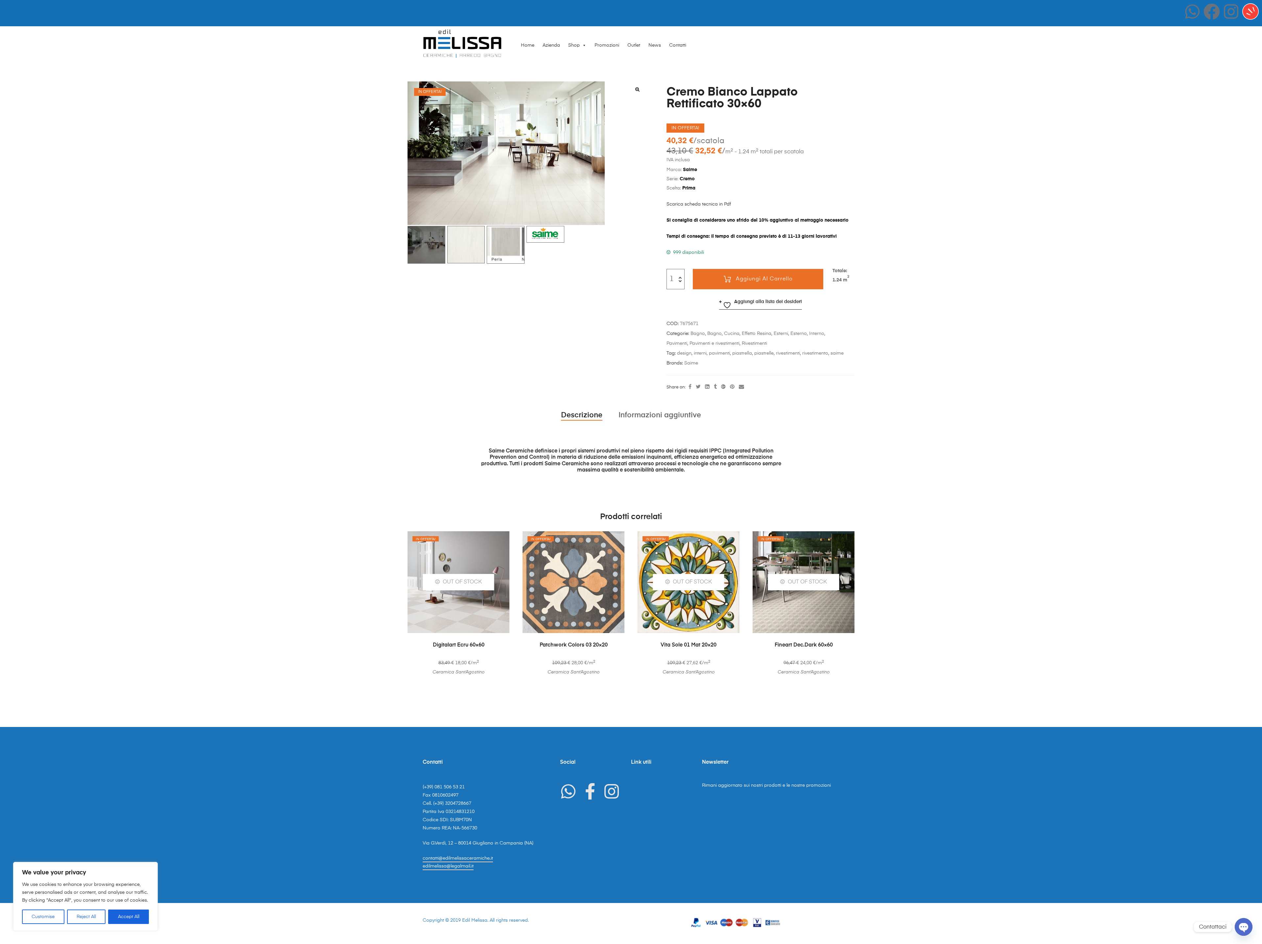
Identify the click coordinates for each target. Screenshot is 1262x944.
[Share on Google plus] (723, 387)
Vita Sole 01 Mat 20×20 (688, 645)
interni (700, 353)
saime (837, 353)
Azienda (551, 45)
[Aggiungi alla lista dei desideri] (501, 539)
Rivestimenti (754, 343)
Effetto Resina (756, 333)
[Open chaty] (1243, 927)
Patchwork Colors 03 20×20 (574, 645)
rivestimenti (788, 353)
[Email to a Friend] (741, 387)
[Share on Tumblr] (715, 387)
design (684, 353)
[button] (637, 89)
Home (527, 45)
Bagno (697, 333)
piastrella (742, 353)
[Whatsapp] (1192, 11)
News (654, 45)
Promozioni (607, 45)
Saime (691, 363)
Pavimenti (676, 343)
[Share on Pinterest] (732, 387)
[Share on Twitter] (698, 387)
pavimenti (719, 353)
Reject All (86, 916)
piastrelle (764, 353)
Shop (574, 45)
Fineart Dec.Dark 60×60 (804, 645)
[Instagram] (1231, 11)
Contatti (677, 45)
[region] (85, 896)
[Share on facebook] (690, 387)
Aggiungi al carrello (764, 279)
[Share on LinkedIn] (707, 387)
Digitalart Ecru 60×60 (458, 645)
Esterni (781, 333)
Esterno (798, 333)
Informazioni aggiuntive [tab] (660, 415)
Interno (816, 333)
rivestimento (815, 353)
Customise (43, 916)
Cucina (731, 333)
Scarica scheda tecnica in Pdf (698, 204)
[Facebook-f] (590, 791)
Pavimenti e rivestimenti (714, 343)
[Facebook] (1212, 11)
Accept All (128, 916)
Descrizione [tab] (581, 415)
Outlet (633, 45)
